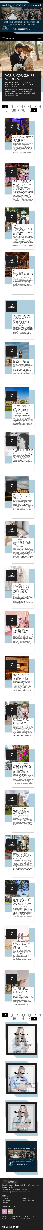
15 (25, 110)
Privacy (5, 1203)
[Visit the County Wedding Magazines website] (10, 1211)
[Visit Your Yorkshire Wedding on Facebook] (3, 1227)
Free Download (28, 1200)
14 (22, 110)
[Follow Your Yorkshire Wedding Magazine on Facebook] (21, 1078)
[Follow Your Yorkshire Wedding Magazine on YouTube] (21, 1117)
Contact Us (7, 1198)
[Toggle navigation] (39, 38)
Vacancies (6, 1200)
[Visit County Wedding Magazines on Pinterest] (7, 1227)
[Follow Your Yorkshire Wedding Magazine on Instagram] (21, 1039)
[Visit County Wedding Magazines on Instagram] (10, 1227)
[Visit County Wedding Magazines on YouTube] (17, 1227)
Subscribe (26, 1198)
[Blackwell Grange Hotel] (21, 17)
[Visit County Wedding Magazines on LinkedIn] (14, 1227)
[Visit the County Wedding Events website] (5, 1211)
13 (18, 110)
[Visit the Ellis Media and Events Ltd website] (10, 1182)
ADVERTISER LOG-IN (9, 1206)
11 (11, 110)
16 (29, 110)
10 (7, 110)
